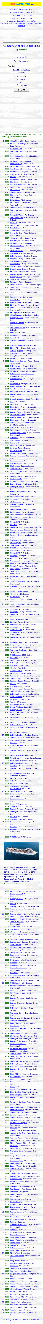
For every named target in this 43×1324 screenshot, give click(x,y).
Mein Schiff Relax (16, 215)
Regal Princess (16, 624)
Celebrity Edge (15, 509)
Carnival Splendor (17, 768)
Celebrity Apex (15, 366)
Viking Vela (14, 238)
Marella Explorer (16, 1217)
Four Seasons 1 (16, 169)
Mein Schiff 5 (15, 597)
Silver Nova (14, 279)
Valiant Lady (14, 358)
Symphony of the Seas (18, 517)
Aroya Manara (15, 563)
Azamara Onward (16, 1138)
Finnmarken (14, 1026)
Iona (11, 402)
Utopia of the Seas (17, 246)
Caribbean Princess (17, 919)
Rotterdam (14, 438)
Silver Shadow (15, 1092)
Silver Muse (14, 545)
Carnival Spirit (15, 1054)
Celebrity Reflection (17, 663)
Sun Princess (15, 241)
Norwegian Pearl (16, 894)
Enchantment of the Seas (19, 1207)
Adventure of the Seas (18, 1049)
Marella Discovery (17, 1219)
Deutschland (15, 1163)
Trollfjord (13, 1020)
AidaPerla (13, 558)
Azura (12, 702)
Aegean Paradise (16, 1284)
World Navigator (16, 386)
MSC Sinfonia (15, 983)
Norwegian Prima (16, 318)
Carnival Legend (16, 1018)
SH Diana (13, 272)
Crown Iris (14, 1266)
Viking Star (14, 612)
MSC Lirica (14, 973)
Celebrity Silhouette (17, 694)
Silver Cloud (14, 1250)
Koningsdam (15, 569)
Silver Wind (14, 1237)
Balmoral (13, 1307)
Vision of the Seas (17, 1181)
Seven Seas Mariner (18, 1056)
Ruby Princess (15, 781)
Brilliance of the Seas (18, 985)
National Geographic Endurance (22, 374)
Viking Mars (14, 356)
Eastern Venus (15, 1166)
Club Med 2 (14, 1268)
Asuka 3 (13, 177)
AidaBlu (13, 732)
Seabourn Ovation (17, 535)
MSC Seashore (16, 427)
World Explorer (15, 502)
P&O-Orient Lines (19, 23)
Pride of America (16, 909)
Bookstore (21, 26)
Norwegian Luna (16, 151)
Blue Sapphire (15, 1312)
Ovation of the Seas (17, 581)
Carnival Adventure (17, 1069)
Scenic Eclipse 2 (16, 266)
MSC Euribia (15, 261)
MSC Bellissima (16, 451)
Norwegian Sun (16, 1039)
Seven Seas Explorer (18, 571)
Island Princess (16, 965)
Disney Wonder (16, 1143)
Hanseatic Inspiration (18, 492)
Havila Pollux (15, 253)
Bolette (12, 1089)
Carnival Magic (15, 678)
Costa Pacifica (15, 755)
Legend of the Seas (17, 156)
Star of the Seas (16, 195)
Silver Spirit (14, 761)
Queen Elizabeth (16, 707)
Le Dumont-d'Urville (17, 481)
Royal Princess (15, 645)
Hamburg (13, 1186)
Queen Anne (15, 230)
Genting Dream (16, 591)
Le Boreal (13, 699)
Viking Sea (14, 576)
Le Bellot (13, 448)
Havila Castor (15, 338)
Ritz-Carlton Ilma (16, 218)
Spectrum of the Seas (18, 471)
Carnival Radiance (17, 1097)
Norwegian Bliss (16, 527)
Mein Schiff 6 (15, 553)
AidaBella (13, 783)
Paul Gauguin (15, 1189)
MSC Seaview (15, 540)
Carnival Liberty (16, 906)
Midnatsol (13, 963)
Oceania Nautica (16, 1112)
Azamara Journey (17, 1110)
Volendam (14, 1146)
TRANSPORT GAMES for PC (21, 18)
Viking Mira (14, 141)
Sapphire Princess (17, 939)
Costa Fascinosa (16, 673)
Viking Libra (14, 171)
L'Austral (13, 686)
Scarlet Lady (15, 443)
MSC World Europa (17, 345)
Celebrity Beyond (16, 351)
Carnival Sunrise (16, 1117)
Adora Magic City (16, 259)
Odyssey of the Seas (18, 433)
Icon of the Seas (16, 233)
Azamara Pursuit (16, 1066)
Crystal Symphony (17, 1240)
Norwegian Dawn (16, 1013)
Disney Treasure (16, 225)
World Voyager (15, 417)
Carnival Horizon (16, 530)
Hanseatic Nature (16, 504)
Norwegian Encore (17, 487)
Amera (12, 1302)
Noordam (13, 827)
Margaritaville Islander (18, 1082)
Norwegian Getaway (17, 637)
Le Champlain (15, 543)
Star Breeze (14, 1299)
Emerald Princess (16, 809)
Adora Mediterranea (17, 947)
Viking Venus (15, 384)
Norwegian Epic (16, 710)
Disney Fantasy (16, 660)
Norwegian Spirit (16, 1151)
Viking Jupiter (15, 453)
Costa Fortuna (15, 945)
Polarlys (13, 1222)
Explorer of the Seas (18, 1102)
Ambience (14, 1281)
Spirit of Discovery (17, 496)
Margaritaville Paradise (18, 1274)
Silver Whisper (15, 1074)
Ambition (13, 1128)
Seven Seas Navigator (18, 1123)
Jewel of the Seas (17, 922)
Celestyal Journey (17, 1248)
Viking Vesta (14, 179)
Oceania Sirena (16, 1130)
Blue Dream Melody (17, 993)
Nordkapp (14, 1230)
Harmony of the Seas (18, 586)
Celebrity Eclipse (16, 725)
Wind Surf (14, 1294)
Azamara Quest (16, 1095)
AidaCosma (14, 389)
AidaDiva (13, 817)
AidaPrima (14, 594)
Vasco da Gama (16, 1263)
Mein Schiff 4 (15, 609)
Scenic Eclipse (15, 484)
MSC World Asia (16, 174)
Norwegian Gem (16, 812)
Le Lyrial (13, 622)
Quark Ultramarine (17, 399)
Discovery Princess (17, 305)
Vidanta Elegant (16, 1289)
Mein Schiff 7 (15, 228)
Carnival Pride (15, 1041)
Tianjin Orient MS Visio (18, 934)
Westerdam (14, 932)
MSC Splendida (16, 740)
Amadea (13, 1279)
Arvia (12, 333)
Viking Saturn (15, 264)
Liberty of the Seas (17, 794)
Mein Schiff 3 (15, 627)
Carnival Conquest (17, 998)
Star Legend (14, 1271)
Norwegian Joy (15, 561)
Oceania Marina (16, 689)
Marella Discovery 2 (17, 1235)
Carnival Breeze (16, 676)
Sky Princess (15, 466)
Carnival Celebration (18, 340)
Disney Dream (15, 722)
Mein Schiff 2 (15, 499)
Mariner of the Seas (17, 975)
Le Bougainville (16, 479)
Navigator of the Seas (18, 1028)
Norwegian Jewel (16, 899)
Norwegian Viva (16, 277)
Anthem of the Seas (17, 604)
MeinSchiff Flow (16, 149)
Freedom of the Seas (18, 829)
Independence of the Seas (20, 773)
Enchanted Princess (17, 391)
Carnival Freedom (17, 799)
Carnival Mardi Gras (17, 394)
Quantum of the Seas (18, 632)
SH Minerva (14, 371)
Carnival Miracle (16, 914)
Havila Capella (15, 409)
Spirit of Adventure (17, 430)
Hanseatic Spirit (16, 379)
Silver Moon (14, 420)
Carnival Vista (15, 579)
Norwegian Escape (17, 614)
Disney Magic (15, 1148)
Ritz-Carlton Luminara (18, 202)
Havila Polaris (15, 300)
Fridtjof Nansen (16, 445)
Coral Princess (15, 1023)
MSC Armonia (15, 1077)
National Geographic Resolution (22, 422)
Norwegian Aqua (16, 210)
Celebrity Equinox (16, 735)
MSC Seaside (15, 550)
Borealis (13, 1204)
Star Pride (14, 1305)
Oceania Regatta (16, 1161)
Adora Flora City (16, 164)
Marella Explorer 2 (17, 1232)
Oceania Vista (15, 269)
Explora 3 (13, 161)
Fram (12, 804)
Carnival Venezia (16, 461)
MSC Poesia (14, 786)
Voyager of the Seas (17, 1133)
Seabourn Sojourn (17, 727)
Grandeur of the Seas (18, 1225)
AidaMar (13, 668)
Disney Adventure (16, 166)
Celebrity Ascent (16, 256)
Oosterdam (14, 960)
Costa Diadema (16, 630)
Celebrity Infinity (16, 1033)
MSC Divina (14, 665)
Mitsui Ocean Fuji (16, 758)
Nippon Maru (15, 1297)
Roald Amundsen (16, 476)
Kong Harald (15, 1261)
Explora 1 (13, 282)
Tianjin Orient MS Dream (19, 1156)
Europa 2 (13, 642)
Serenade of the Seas (18, 968)
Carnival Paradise (17, 1169)
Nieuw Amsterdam (17, 717)
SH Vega (13, 313)
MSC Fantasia (15, 789)
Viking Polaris (15, 335)
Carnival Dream (16, 738)
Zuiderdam (14, 990)
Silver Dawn (14, 407)
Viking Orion (14, 533)
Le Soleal (13, 647)
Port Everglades (7, 23)
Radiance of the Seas (18, 1044)
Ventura (13, 778)
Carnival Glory (15, 950)
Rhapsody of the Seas (18, 1194)
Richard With (15, 1253)
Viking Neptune (16, 315)
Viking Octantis (15, 369)
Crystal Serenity (16, 952)
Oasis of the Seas (17, 745)
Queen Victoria (15, 806)
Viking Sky (14, 556)
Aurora (12, 1087)
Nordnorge (14, 1191)
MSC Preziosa (15, 655)
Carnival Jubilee (16, 274)
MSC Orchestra (16, 819)
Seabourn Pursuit (16, 292)
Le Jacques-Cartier (17, 415)
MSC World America (17, 185)
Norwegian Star (16, 1061)
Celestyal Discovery (17, 980)
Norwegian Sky (16, 1140)
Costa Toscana (15, 404)
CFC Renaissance (17, 1256)
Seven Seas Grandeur (18, 287)
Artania (13, 1310)
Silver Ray (14, 223)
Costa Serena (15, 791)
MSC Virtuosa (15, 440)
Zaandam (13, 1079)
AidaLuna (13, 743)
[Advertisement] (21, 35)
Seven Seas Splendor (18, 361)
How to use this (21, 57)
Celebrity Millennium (17, 1107)
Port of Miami (31, 21)
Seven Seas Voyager (18, 955)
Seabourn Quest (16, 681)
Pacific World (15, 1243)
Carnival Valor (15, 942)
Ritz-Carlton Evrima (17, 328)
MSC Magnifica (16, 705)
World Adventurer (16, 251)
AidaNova (13, 525)
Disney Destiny (15, 187)
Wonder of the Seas (17, 307)
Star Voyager (15, 1199)
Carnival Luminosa (17, 750)
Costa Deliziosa (16, 697)
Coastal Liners (21, 21)
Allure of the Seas (17, 712)
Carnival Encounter (17, 1003)
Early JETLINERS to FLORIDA (21, 15)
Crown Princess (16, 891)
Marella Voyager (16, 1202)
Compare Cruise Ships (33, 23)
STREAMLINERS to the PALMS (21, 9)
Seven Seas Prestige (18, 144)
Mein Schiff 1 (15, 522)
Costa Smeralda (16, 469)
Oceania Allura (15, 192)
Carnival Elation (16, 1176)
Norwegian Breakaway (18, 650)
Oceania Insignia (16, 1174)
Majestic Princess (16, 566)
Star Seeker (14, 182)
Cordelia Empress (17, 1286)
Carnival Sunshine (17, 1212)
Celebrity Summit (16, 1064)
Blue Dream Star (16, 1036)
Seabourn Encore (16, 599)
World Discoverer (16, 285)
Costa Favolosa (16, 691)
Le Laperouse (15, 512)
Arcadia (13, 904)
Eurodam (13, 766)
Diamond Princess (17, 916)
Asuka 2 (13, 1292)
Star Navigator (15, 1120)
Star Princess (15, 190)
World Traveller (16, 302)
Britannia (13, 619)
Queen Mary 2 (15, 927)
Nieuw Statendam (17, 515)
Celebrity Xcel (15, 207)
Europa (13, 1115)
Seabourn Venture (17, 323)
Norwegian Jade (16, 822)
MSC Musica (15, 837)
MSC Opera (14, 929)
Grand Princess (16, 1179)
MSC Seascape (16, 353)
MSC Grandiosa (16, 463)
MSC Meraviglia (16, 548)
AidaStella (14, 658)
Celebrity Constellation (18, 1008)
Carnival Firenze (16, 412)
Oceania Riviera (16, 671)
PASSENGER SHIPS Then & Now (21, 12)
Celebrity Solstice (16, 763)
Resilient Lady (15, 297)
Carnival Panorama (17, 456)
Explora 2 (13, 243)
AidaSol (13, 684)
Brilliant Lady (15, 200)
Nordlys (13, 1245)
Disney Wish (14, 348)
